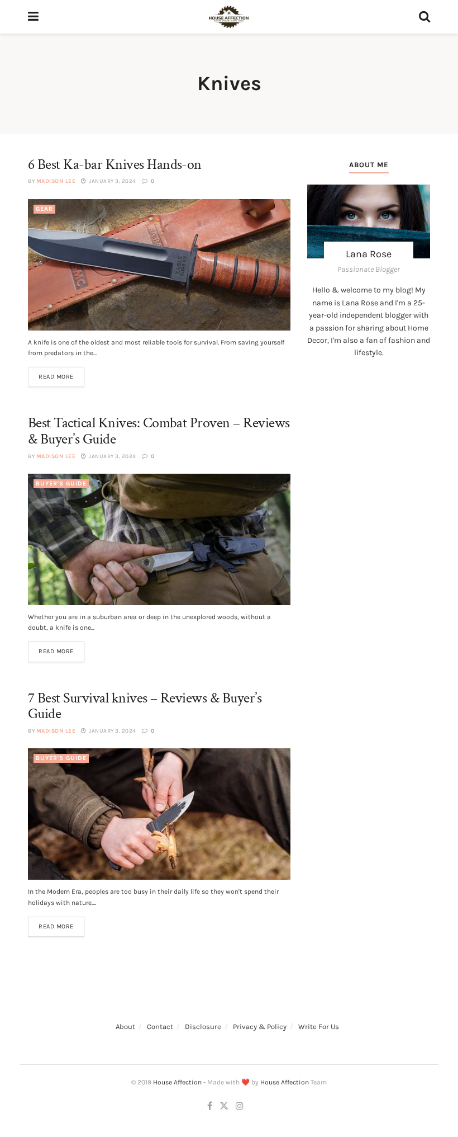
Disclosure (203, 1026)
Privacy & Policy (260, 1026)
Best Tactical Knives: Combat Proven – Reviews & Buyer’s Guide (159, 431)
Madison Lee (56, 181)
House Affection (177, 1082)
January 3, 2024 (112, 181)
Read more (56, 376)
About (125, 1026)
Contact (160, 1026)
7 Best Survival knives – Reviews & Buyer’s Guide (144, 706)
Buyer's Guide (61, 483)
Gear (44, 209)
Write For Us (318, 1026)
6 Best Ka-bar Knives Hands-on (115, 164)
